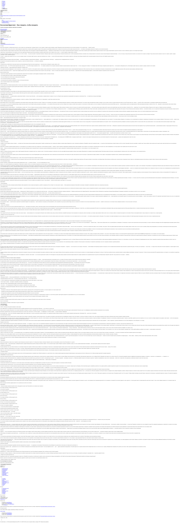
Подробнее (2, 38)
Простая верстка (5, 469)
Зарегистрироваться (4, 304)
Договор (3, 484)
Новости (3, 5)
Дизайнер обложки (5, 472)
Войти (1, 11)
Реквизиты (4, 483)
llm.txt (3, 485)
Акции (3, 6)
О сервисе (3, 478)
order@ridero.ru (9, 514)
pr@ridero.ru (5, 504)
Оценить (6, 39)
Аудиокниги (4, 489)
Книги (3, 480)
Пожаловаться (3, 43)
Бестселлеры (9, 15)
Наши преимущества (5, 482)
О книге (1, 44)
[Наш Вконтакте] (2, 519)
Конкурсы (3, 3)
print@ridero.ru (9, 503)
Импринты (5, 15)
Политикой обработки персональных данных (48, 506)
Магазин (3, 1)
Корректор (4, 471)
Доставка (3, 493)
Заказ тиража (4, 473)
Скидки (16, 15)
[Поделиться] (1, 42)
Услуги (3, 2)
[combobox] (90, 12)
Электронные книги (5, 488)
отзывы (4, 44)
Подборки (19, 15)
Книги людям (23, 15)
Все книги (2, 15)
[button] (90, 13)
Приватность (4, 481)
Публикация (4, 474)
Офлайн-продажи (5, 468)
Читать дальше (2, 511)
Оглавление (7, 44)
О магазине (4, 479)
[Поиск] (1, 13)
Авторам (3, 4)
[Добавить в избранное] (1, 40)
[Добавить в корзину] (4, 33)
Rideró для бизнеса (5, 475)
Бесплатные (13, 15)
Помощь (3, 7)
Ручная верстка (4, 470)
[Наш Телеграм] (2, 520)
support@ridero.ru (9, 502)
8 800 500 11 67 (2, 499)
